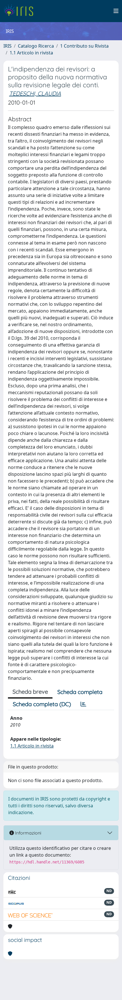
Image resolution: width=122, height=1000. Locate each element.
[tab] (83, 704)
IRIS (7, 46)
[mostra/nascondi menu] (116, 11)
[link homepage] (20, 11)
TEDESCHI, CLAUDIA (35, 93)
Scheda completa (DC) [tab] (42, 704)
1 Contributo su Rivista (84, 46)
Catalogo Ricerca (36, 46)
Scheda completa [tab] (79, 691)
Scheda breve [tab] (30, 691)
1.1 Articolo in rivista (31, 53)
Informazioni (27, 833)
